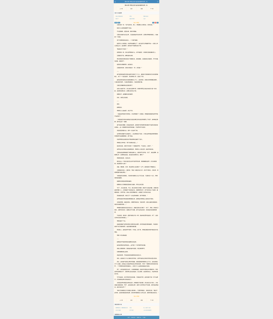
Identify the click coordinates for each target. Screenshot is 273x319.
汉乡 (144, 18)
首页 (129, 317)
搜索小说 (139, 317)
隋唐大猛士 (145, 16)
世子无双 (132, 310)
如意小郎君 (132, 18)
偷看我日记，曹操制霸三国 (122, 307)
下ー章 (151, 8)
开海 (131, 16)
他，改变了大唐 (146, 307)
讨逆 (131, 307)
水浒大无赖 (118, 310)
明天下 (117, 18)
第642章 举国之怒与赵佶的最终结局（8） (136, 1)
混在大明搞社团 (119, 16)
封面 (142, 8)
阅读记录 (133, 317)
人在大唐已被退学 (147, 310)
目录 (131, 8)
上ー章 (121, 8)
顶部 (144, 317)
